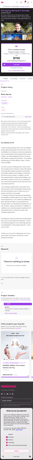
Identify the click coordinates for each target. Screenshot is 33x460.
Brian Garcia (7, 12)
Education (4, 103)
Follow (16, 64)
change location (24, 6)
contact (10, 97)
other (3, 110)
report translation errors (14, 405)
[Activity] (24, 2)
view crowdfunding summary (16, 70)
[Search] (17, 2)
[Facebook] (2, 394)
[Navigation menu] (31, 2)
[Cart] (21, 2)
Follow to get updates (11, 313)
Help (14, 300)
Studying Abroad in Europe (15, 10)
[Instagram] (10, 394)
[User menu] (28, 2)
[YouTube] (7, 394)
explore (18, 328)
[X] (4, 394)
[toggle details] (29, 376)
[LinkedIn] (12, 394)
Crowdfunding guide (25, 300)
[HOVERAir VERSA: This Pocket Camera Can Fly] (15, 345)
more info (4, 97)
